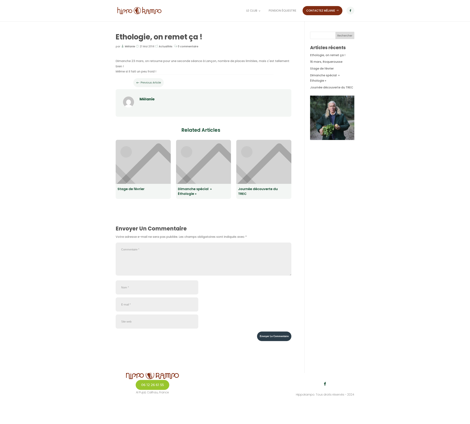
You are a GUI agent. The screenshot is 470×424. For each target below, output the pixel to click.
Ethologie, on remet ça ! (327, 55)
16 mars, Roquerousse (326, 62)
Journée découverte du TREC (331, 87)
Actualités (165, 46)
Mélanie (130, 46)
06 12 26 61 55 (152, 385)
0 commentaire (188, 46)
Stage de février (322, 68)
